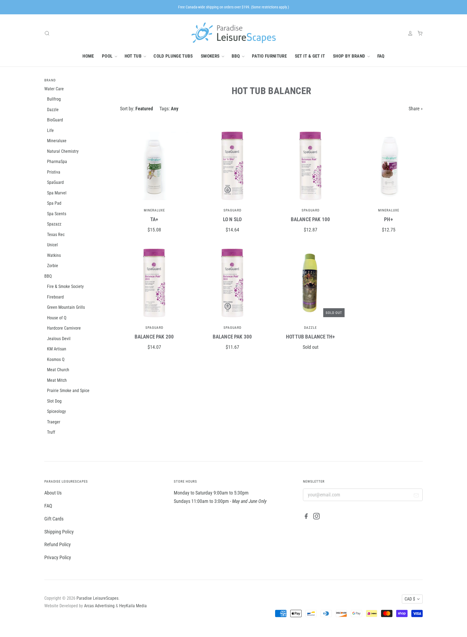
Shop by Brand (349, 56)
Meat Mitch (57, 380)
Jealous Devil (59, 338)
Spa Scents (56, 213)
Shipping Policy (59, 532)
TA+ (154, 219)
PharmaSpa (57, 161)
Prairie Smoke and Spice (68, 390)
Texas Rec (56, 234)
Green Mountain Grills (66, 307)
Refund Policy (57, 544)
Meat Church (58, 369)
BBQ (236, 56)
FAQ (381, 56)
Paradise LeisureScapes (97, 598)
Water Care (54, 88)
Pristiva (53, 172)
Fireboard (55, 297)
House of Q (56, 317)
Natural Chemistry (63, 151)
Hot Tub (134, 56)
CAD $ (410, 599)
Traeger (53, 421)
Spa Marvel (56, 192)
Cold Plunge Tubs (173, 56)
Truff (51, 432)
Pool (108, 56)
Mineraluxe (154, 210)
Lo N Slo (232, 219)
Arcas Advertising (99, 605)
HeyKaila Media (133, 605)
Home (88, 56)
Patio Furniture (269, 56)
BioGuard (55, 119)
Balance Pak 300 (232, 337)
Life (50, 130)
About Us (53, 493)
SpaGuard (232, 210)
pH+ (388, 219)
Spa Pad (54, 203)
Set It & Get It (310, 56)
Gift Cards (54, 519)
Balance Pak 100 (310, 219)
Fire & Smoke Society (65, 286)
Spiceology (56, 411)
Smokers (211, 56)
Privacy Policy (57, 557)
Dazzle (310, 328)
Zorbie (52, 265)
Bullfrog (54, 99)
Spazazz (54, 224)
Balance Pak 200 (154, 337)
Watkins (54, 255)
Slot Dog (54, 401)
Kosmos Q (56, 359)
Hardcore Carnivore (64, 328)
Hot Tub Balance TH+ (310, 337)
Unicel (52, 244)
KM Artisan (56, 348)
